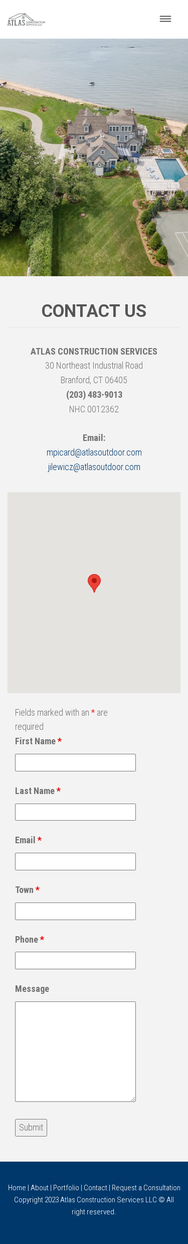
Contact (95, 1187)
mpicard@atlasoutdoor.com (94, 452)
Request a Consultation (146, 1187)
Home (17, 1187)
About (40, 1187)
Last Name (38, 790)
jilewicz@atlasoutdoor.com (94, 467)
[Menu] (165, 19)
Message (32, 988)
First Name (38, 741)
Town (27, 889)
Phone (29, 939)
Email (28, 840)
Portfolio (66, 1187)
